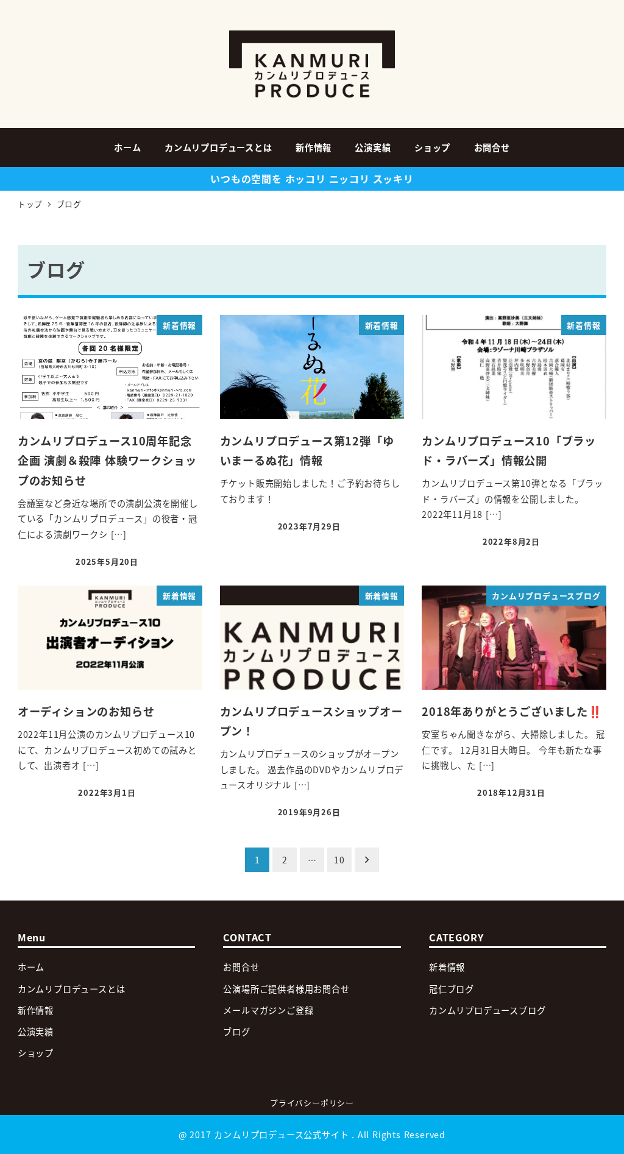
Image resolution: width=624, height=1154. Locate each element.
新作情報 (36, 1010)
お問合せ (241, 967)
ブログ (236, 1031)
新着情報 (447, 967)
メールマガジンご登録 (268, 1010)
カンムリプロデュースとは (72, 989)
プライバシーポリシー (312, 1102)
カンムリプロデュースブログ (487, 1010)
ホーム (31, 967)
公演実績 (36, 1031)
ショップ (36, 1053)
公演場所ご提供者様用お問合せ (286, 989)
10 (339, 860)
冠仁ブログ (451, 989)
